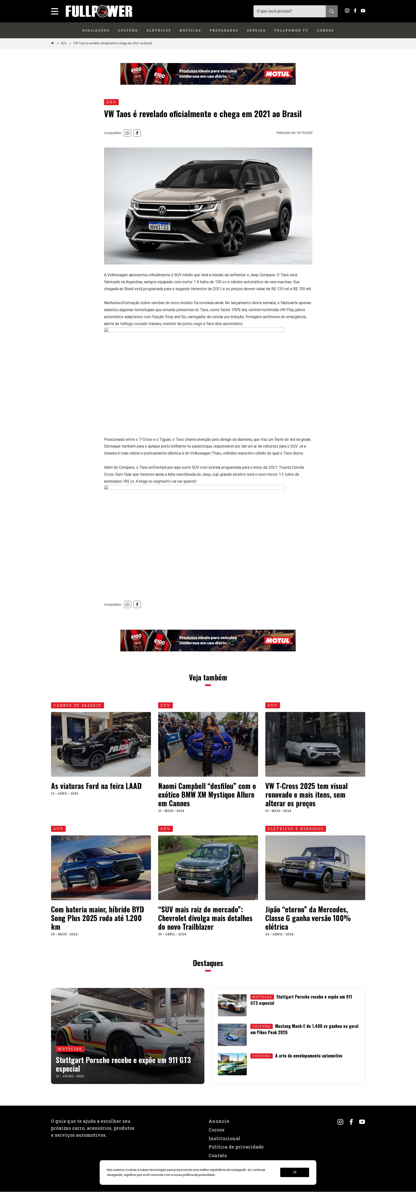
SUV (64, 43)
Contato (218, 1155)
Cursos (325, 30)
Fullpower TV (291, 30)
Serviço (256, 30)
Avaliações (96, 30)
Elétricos (159, 30)
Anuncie (219, 1121)
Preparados (224, 30)
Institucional (224, 1138)
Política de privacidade (236, 1147)
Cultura (128, 30)
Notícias (190, 30)
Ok (295, 1172)
